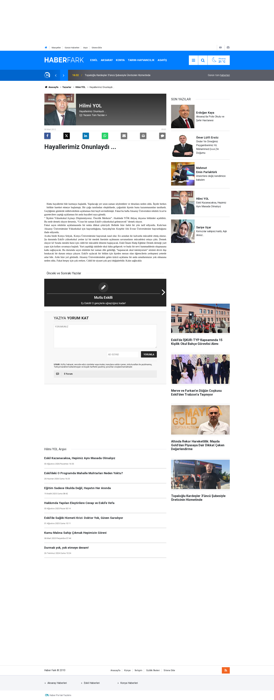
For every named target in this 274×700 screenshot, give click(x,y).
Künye (127, 670)
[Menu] (193, 60)
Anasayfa (53, 87)
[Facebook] (47, 136)
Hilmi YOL (80, 87)
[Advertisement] (95, 22)
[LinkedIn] (86, 136)
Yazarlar (66, 87)
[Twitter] (66, 136)
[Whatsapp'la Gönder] (105, 136)
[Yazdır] (143, 136)
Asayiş (162, 60)
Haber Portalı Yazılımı (60, 695)
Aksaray (107, 60)
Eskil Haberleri (92, 682)
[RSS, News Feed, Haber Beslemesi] (226, 670)
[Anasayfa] (46, 47)
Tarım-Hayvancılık (141, 60)
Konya (120, 60)
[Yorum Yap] (162, 136)
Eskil (94, 60)
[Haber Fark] (64, 59)
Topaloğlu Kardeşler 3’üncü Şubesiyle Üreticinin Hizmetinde (117, 75)
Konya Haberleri (129, 682)
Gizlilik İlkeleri (153, 670)
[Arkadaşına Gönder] (124, 136)
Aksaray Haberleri (57, 682)
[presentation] (56, 75)
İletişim (138, 670)
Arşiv (85, 47)
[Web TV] (220, 47)
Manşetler (56, 47)
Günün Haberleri (72, 47)
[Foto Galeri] (228, 47)
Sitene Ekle (97, 47)
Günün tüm (219, 75)
